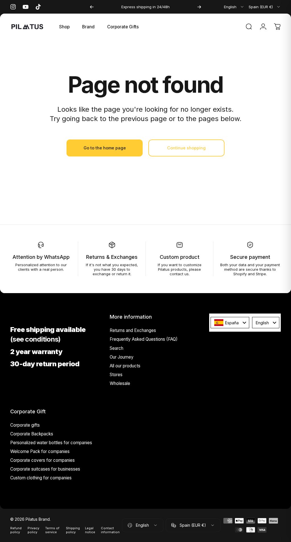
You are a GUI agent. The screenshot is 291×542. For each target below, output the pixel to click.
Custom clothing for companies (41, 477)
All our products (125, 366)
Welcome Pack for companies (40, 451)
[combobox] (234, 7)
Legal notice (90, 530)
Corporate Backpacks (31, 434)
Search (116, 348)
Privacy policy (33, 530)
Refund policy (16, 530)
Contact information (110, 530)
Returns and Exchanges (133, 330)
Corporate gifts (25, 425)
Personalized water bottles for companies (51, 442)
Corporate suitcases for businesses (45, 469)
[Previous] (92, 7)
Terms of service (52, 530)
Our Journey (122, 357)
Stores (116, 374)
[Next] (199, 7)
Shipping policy (73, 530)
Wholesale (120, 383)
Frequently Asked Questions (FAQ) (144, 339)
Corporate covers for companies (42, 460)
